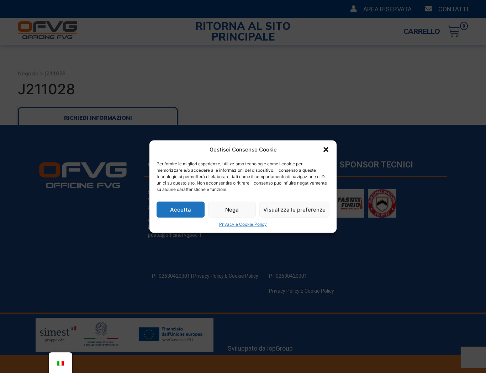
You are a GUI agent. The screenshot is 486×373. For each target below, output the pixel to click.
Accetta (180, 209)
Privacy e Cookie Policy (243, 224)
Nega (232, 209)
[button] (325, 149)
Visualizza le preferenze (294, 209)
